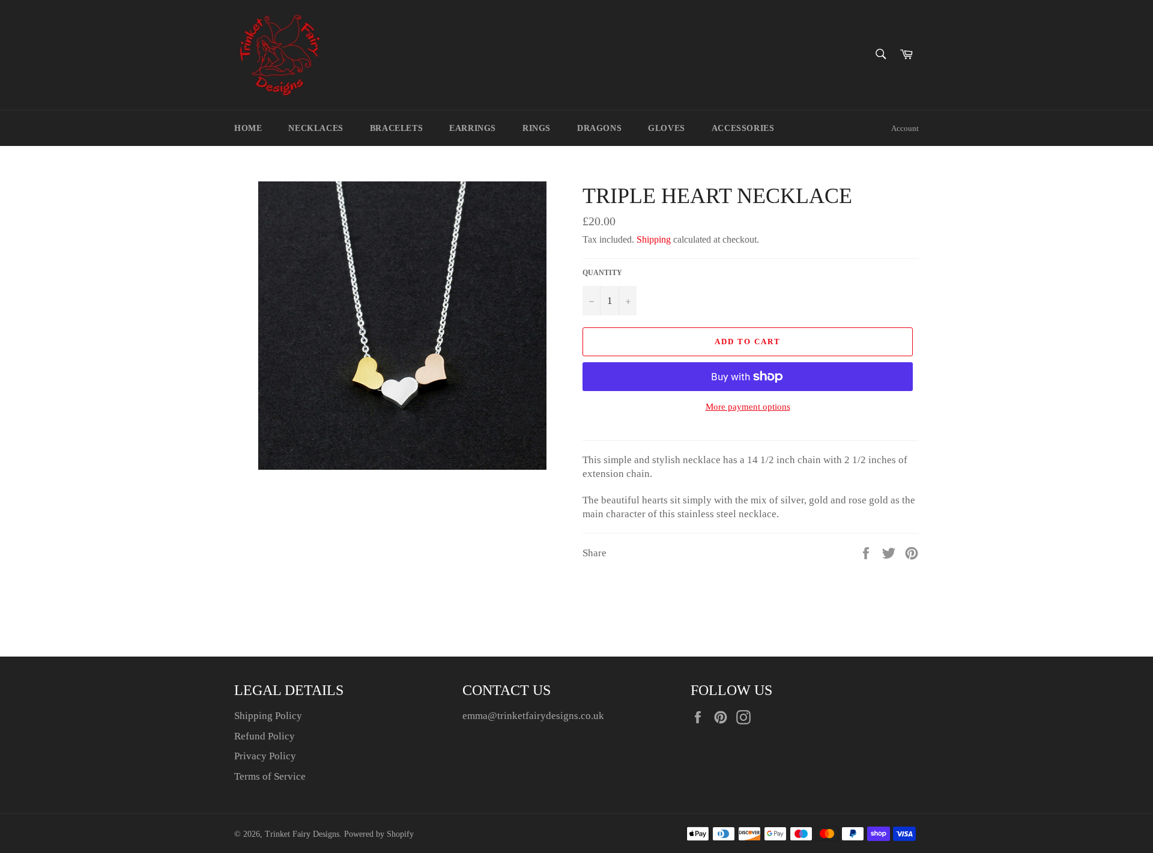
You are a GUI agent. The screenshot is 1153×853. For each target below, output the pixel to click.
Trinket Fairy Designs (302, 834)
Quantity (602, 273)
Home (248, 128)
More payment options (748, 406)
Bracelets (396, 128)
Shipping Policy (268, 715)
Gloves (666, 128)
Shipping (654, 239)
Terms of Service (270, 776)
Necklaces (315, 128)
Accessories (743, 128)
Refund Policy (264, 736)
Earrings (472, 128)
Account (905, 128)
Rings (536, 128)
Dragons (599, 128)
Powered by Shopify (379, 834)
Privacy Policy (265, 756)
